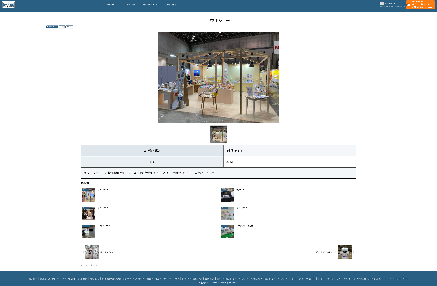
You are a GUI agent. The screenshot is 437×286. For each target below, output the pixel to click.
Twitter (405, 279)
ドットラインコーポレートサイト (330, 279)
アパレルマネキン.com (307, 279)
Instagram (397, 279)
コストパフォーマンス (171, 279)
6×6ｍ (70, 27)
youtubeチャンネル (375, 279)
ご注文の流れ (209, 279)
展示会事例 (33, 279)
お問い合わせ (94, 279)
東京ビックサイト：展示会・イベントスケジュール (269, 279)
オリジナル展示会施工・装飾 (192, 279)
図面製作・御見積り (154, 279)
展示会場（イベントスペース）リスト (61, 279)
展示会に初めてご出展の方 (111, 279)
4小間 (63, 27)
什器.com (293, 279)
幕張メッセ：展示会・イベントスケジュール (233, 279)
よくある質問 (82, 279)
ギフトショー (53, 27)
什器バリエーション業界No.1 (133, 279)
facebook (387, 279)
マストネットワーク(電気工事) (355, 279)
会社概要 (43, 279)
